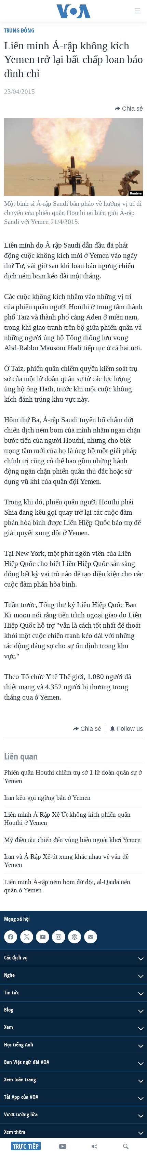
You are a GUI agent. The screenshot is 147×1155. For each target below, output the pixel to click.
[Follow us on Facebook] (10, 936)
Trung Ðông (19, 30)
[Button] (129, 108)
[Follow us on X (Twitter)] (26, 936)
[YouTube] (63, 1146)
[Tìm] (126, 1146)
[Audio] (94, 1146)
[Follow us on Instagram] (58, 936)
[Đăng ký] (90, 936)
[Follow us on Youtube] (42, 936)
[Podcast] (74, 936)
